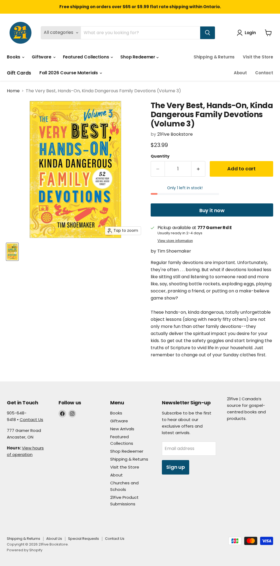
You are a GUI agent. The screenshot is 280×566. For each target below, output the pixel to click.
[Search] (207, 32)
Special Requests (83, 538)
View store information (175, 241)
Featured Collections (86, 57)
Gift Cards (19, 73)
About (240, 73)
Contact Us (31, 419)
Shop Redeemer (138, 57)
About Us (54, 538)
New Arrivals (122, 429)
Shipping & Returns (214, 57)
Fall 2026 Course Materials (69, 73)
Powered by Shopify (24, 550)
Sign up (175, 467)
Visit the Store (258, 57)
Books (14, 57)
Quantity (160, 156)
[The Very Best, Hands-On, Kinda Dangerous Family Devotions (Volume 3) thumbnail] (12, 251)
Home (13, 90)
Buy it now (211, 210)
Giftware (42, 57)
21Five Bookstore (175, 134)
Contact (264, 73)
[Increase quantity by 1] (198, 169)
